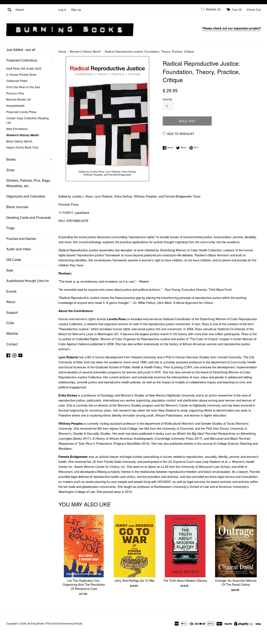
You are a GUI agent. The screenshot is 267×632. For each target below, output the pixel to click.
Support (12, 312)
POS (48, 623)
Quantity (167, 99)
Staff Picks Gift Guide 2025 (24, 68)
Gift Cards (13, 259)
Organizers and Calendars (25, 196)
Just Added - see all (20, 49)
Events (11, 291)
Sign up (76, 9)
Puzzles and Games (21, 238)
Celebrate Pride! (17, 81)
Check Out (254, 9)
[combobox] (36, 9)
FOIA (10, 323)
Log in (62, 9)
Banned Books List (18, 99)
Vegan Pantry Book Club (22, 147)
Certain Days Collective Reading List (27, 120)
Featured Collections (29, 60)
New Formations (17, 129)
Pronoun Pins (15, 93)
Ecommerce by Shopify (69, 623)
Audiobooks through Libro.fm (27, 280)
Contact (12, 344)
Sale (9, 270)
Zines (10, 169)
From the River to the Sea (23, 87)
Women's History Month (22, 135)
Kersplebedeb (15, 105)
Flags (10, 227)
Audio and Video (18, 249)
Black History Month (19, 141)
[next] (256, 559)
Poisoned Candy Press (21, 112)
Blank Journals (17, 206)
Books (29, 159)
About (10, 301)
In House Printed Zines (21, 74)
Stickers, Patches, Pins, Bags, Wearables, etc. (28, 183)
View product (84, 550)
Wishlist (12, 333)
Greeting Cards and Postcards (28, 217)
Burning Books (36, 623)
